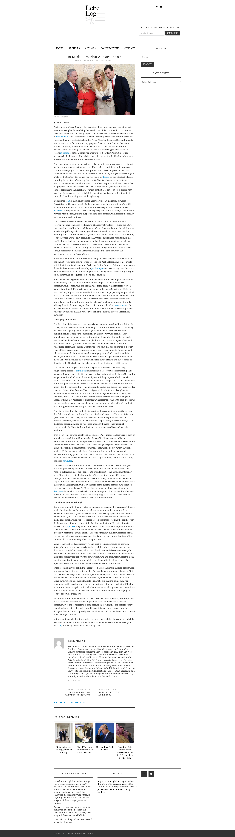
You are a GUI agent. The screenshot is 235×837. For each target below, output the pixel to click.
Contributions (110, 48)
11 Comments (107, 61)
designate (58, 491)
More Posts (75, 680)
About (60, 48)
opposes (71, 526)
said (59, 626)
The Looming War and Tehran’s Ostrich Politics (77, 693)
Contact (129, 48)
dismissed (58, 211)
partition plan (98, 268)
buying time (62, 137)
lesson (106, 177)
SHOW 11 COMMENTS (69, 702)
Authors (90, 48)
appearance (65, 153)
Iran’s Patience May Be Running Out (109, 693)
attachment (81, 371)
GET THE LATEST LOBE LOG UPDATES (159, 27)
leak (68, 201)
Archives (74, 48)
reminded (67, 461)
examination (120, 305)
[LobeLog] (95, 15)
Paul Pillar (92, 61)
